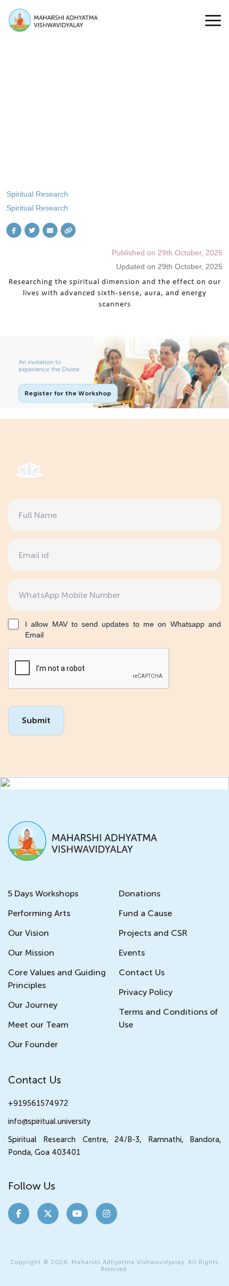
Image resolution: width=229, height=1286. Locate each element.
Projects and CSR (153, 933)
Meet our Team (38, 1025)
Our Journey (33, 1005)
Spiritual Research (37, 194)
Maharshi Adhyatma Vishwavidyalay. (128, 1262)
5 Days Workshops (43, 893)
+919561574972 (38, 1103)
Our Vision (28, 933)
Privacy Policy (146, 992)
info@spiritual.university (49, 1121)
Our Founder (33, 1044)
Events (132, 953)
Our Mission (31, 953)
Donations (139, 893)
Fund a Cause (145, 913)
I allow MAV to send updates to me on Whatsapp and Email (123, 629)
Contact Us (142, 972)
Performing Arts (39, 913)
